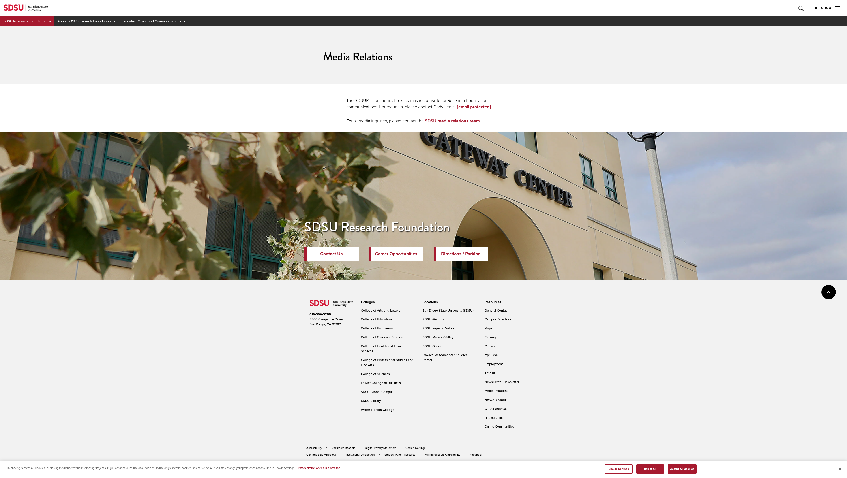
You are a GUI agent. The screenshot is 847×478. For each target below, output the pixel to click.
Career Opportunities (396, 253)
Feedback (476, 455)
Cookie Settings (415, 448)
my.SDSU (491, 355)
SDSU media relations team (452, 121)
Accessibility (314, 448)
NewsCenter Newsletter (502, 382)
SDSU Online (432, 346)
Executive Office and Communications (151, 21)
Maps (489, 328)
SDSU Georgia (433, 319)
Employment (494, 364)
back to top (828, 292)
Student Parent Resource (399, 455)
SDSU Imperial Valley (438, 328)
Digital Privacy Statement (380, 448)
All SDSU (823, 7)
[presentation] (367, 302)
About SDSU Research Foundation (84, 21)
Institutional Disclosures (360, 455)
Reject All (650, 469)
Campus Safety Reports (321, 455)
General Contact (496, 310)
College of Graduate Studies (382, 337)
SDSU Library (371, 400)
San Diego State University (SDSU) (448, 310)
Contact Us (331, 253)
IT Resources (494, 417)
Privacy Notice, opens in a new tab (318, 468)
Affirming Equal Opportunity (442, 455)
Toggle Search (801, 8)
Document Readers (343, 448)
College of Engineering (378, 328)
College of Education (376, 319)
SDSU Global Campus (377, 392)
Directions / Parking (461, 253)
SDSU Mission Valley (438, 337)
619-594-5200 (320, 314)
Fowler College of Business (381, 382)
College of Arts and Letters (380, 310)
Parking (490, 337)
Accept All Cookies (682, 469)
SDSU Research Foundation (25, 21)
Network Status (496, 399)
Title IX (490, 373)
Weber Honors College (377, 409)
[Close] (840, 469)
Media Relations (496, 390)
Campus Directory (498, 319)
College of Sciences (375, 374)
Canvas (490, 346)
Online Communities (499, 426)
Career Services (496, 408)
